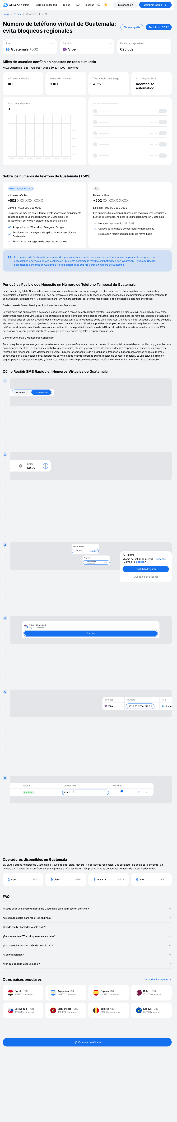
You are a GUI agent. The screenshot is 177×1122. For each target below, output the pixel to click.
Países (17, 14)
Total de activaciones (20, 103)
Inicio (6, 14)
